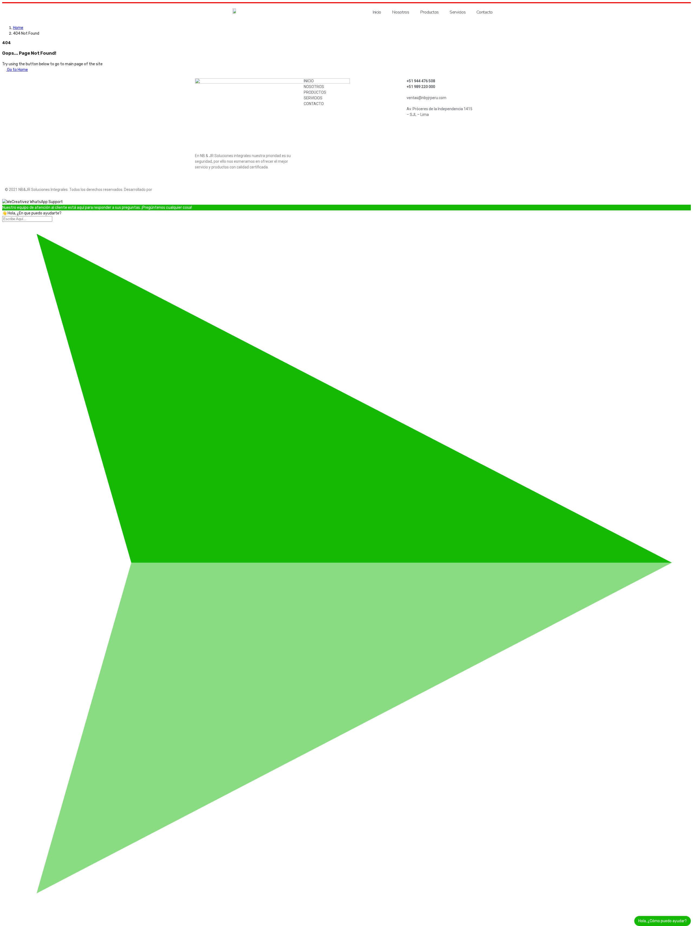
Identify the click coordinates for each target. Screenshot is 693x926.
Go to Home (17, 69)
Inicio (376, 12)
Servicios (458, 12)
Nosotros (400, 12)
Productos (429, 12)
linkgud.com (164, 189)
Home (18, 27)
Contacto (484, 12)
